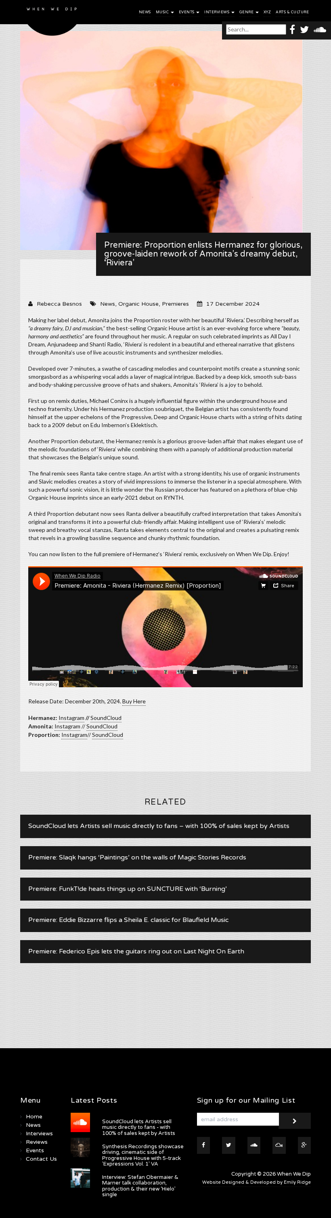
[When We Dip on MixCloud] (279, 1145)
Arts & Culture (292, 12)
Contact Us (41, 1158)
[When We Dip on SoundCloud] (320, 29)
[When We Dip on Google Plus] (304, 1145)
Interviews (217, 12)
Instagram (71, 717)
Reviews (37, 1142)
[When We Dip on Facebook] (292, 29)
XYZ (267, 12)
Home (34, 1116)
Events (187, 12)
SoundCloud (106, 717)
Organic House (138, 303)
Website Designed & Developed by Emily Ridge (256, 1182)
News (145, 12)
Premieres (175, 303)
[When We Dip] (52, 20)
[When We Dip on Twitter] (304, 29)
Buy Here (134, 701)
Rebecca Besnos (59, 303)
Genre (247, 12)
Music (163, 12)
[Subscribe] (295, 1121)
